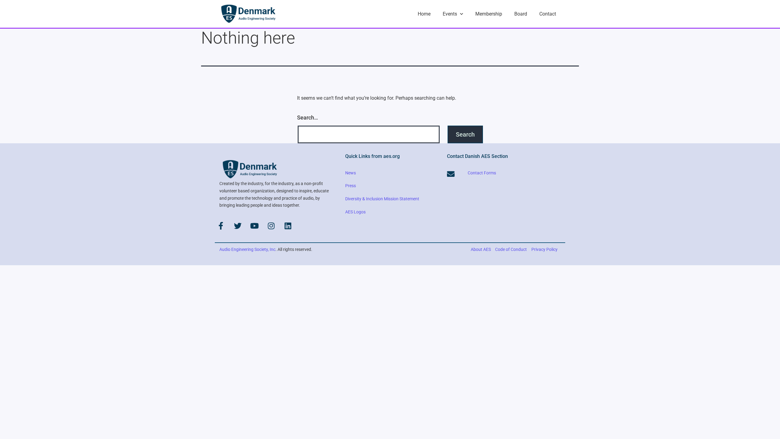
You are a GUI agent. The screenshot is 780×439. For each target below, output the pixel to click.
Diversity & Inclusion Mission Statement (382, 198)
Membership (488, 14)
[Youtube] (254, 225)
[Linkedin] (288, 225)
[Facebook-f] (221, 225)
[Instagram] (271, 225)
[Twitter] (237, 225)
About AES (481, 249)
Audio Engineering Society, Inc (247, 249)
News (350, 172)
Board (520, 14)
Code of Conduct (511, 249)
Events (450, 14)
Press (350, 185)
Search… (307, 117)
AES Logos (355, 211)
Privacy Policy (544, 249)
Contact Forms (482, 172)
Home (424, 14)
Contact (547, 14)
